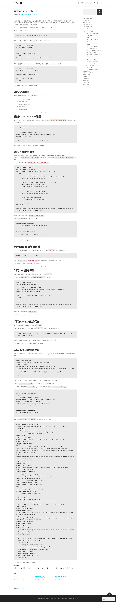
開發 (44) (86, 84)
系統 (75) (86, 80)
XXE (15, 576)
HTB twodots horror (60, 576)
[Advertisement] (89, 111)
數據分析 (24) (87, 78)
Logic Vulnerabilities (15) (92, 28)
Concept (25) (89, 26)
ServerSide (20, 588)
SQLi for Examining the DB (94, 50)
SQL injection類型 (91, 52)
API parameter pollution (93, 69)
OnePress (75, 598)
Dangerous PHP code (92, 65)
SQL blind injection (92, 58)
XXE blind (89, 35)
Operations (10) (90, 30)
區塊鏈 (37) (87, 20)
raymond (35, 14)
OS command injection (93, 60)
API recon (89, 67)
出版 (86, 3)
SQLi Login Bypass (92, 48)
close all (90, 18)
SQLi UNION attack (92, 46)
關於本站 (99, 3)
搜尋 (99, 12)
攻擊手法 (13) (87, 74)
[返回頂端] (109, 594)
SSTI (88, 41)
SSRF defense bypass (92, 43)
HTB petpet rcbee (39, 576)
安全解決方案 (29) (88, 73)
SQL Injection (90, 56)
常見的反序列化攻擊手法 (93, 33)
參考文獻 (92, 3)
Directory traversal (92, 63)
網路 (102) (86, 82)
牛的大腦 (18, 3)
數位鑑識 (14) (87, 76)
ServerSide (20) (89, 32)
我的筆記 (80, 3)
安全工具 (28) (87, 71)
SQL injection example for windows (96, 54)
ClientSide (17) (89, 24)
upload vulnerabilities (92, 39)
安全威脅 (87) (87, 22)
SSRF (88, 45)
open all (85, 18)
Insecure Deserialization (93, 61)
